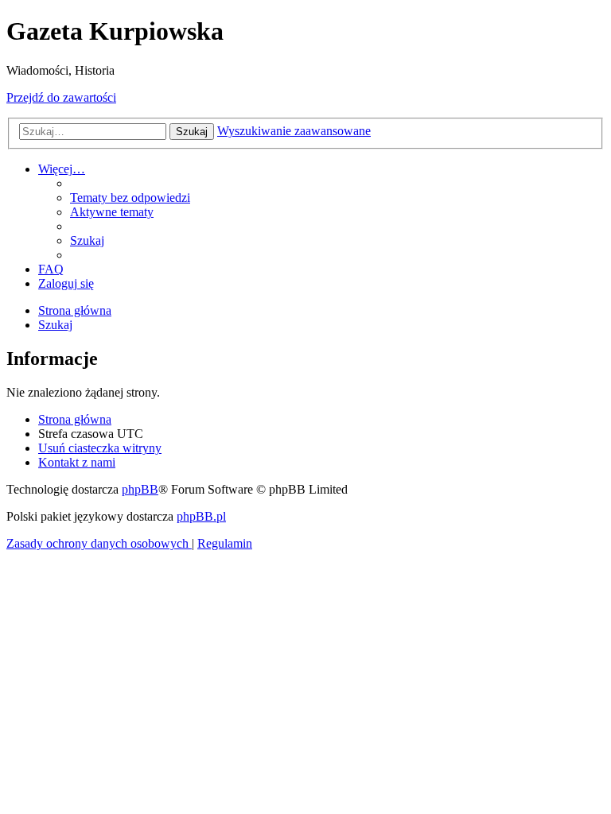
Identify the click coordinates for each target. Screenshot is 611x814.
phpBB (140, 489)
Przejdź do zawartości (61, 97)
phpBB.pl (201, 516)
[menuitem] (130, 197)
